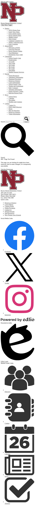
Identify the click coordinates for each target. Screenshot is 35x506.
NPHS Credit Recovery (16, 42)
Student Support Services (16, 72)
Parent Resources (14, 75)
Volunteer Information (15, 89)
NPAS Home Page (14, 30)
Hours (10, 109)
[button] (7, 28)
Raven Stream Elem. (15, 35)
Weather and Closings (15, 102)
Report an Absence (14, 81)
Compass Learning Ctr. (16, 41)
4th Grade (12, 67)
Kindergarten (13, 60)
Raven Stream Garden (15, 51)
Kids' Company (13, 88)
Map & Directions (14, 110)
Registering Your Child (16, 55)
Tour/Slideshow (13, 53)
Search (3, 122)
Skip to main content (7, 1)
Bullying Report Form (15, 93)
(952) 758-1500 (10, 196)
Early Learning (13, 44)
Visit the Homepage (7, 169)
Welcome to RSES (14, 48)
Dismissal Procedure (15, 79)
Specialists (12, 70)
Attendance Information (16, 77)
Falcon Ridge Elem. (15, 34)
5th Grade (12, 68)
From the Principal (14, 49)
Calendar (11, 98)
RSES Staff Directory (15, 107)
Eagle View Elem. (14, 32)
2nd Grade (12, 63)
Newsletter (12, 100)
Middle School (13, 37)
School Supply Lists (15, 58)
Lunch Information (14, 82)
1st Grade (11, 61)
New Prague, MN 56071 (8, 193)
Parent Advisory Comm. (16, 91)
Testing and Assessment (16, 86)
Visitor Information (14, 114)
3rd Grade (12, 65)
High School (12, 39)
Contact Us (12, 105)
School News (13, 96)
